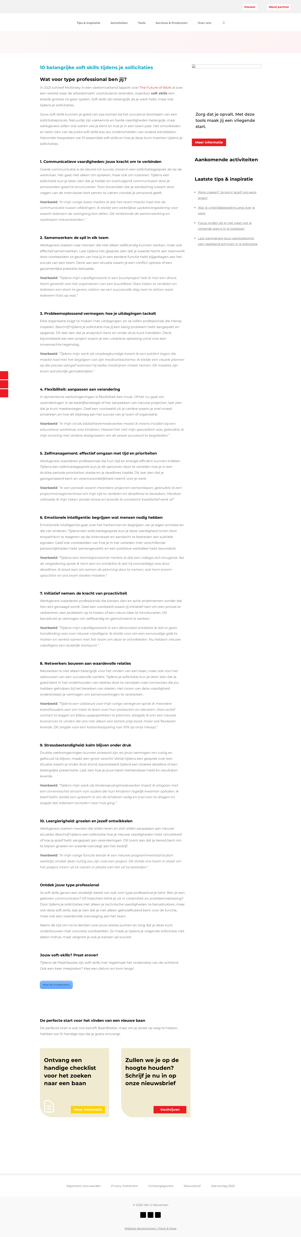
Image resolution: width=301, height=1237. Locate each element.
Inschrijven (170, 1110)
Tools (141, 23)
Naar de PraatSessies (56, 984)
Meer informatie (209, 142)
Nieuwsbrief (192, 1186)
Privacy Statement (124, 1186)
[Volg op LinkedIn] (158, 1215)
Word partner (279, 7)
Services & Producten (172, 23)
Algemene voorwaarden (83, 1186)
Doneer (250, 7)
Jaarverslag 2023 (223, 1186)
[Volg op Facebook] (143, 1215)
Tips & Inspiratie (88, 23)
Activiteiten (119, 23)
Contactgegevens (160, 1186)
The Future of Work (155, 88)
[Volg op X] (150, 1215)
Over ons (204, 23)
